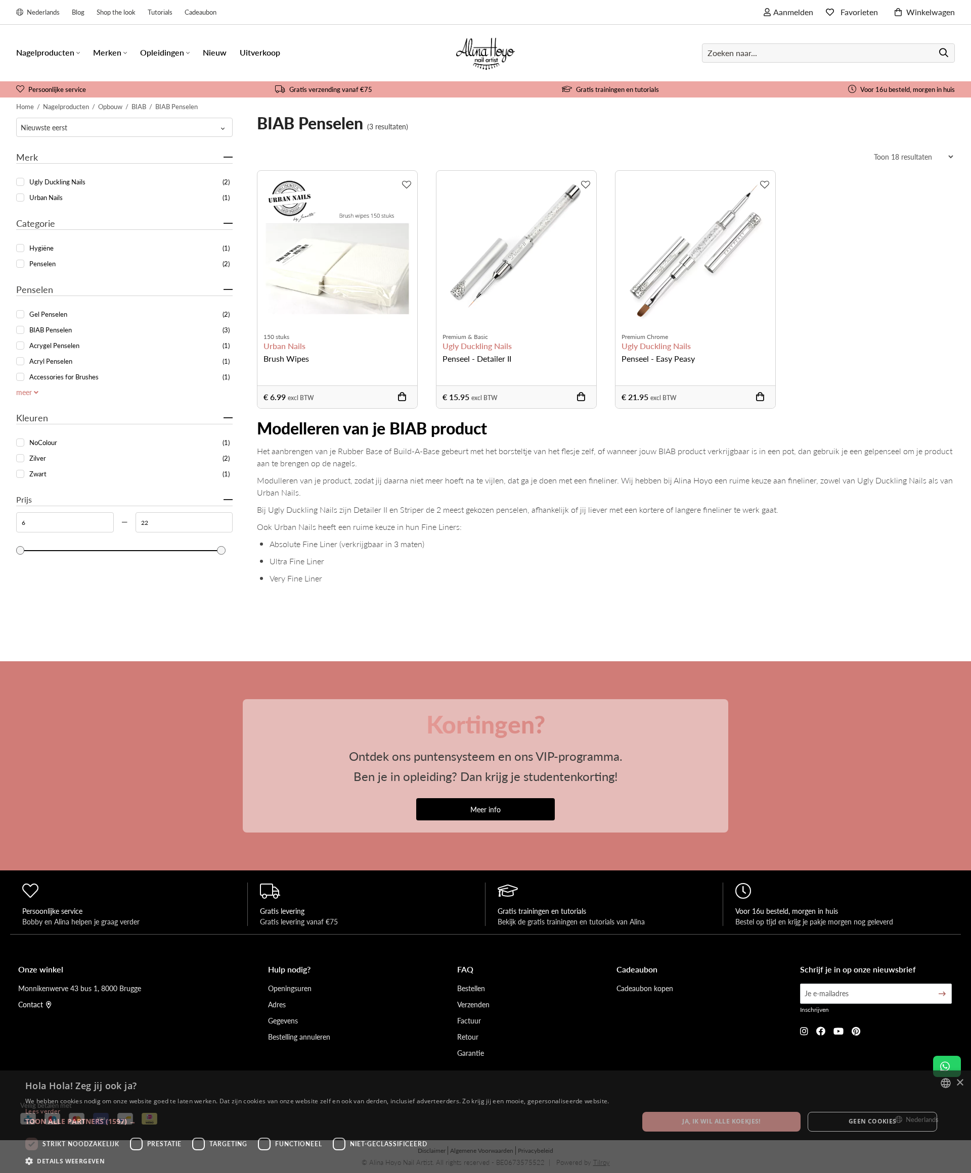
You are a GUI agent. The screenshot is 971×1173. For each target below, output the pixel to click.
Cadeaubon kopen (644, 988)
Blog (78, 12)
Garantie (470, 1053)
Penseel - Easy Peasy (658, 358)
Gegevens (283, 1020)
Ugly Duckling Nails (477, 346)
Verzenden (473, 1004)
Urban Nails (284, 346)
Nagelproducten (66, 106)
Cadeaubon (200, 12)
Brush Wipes (286, 358)
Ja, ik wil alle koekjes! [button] (721, 1121)
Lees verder (42, 1111)
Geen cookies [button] (873, 1121)
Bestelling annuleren (299, 1037)
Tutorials (160, 12)
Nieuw (215, 52)
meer (25, 392)
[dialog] (485, 1121)
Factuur (469, 1020)
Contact (30, 1004)
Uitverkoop (260, 52)
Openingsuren (290, 988)
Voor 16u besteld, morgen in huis (907, 89)
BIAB (138, 106)
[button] (323, 1121)
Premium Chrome (645, 336)
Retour (467, 1037)
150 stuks (276, 336)
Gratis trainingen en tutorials (617, 89)
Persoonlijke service (57, 89)
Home (25, 106)
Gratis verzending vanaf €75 (330, 89)
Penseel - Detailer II (477, 358)
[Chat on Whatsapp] (947, 1066)
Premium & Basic (465, 336)
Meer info (485, 809)
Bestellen (471, 988)
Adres (277, 1004)
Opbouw (110, 106)
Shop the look (116, 12)
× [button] (959, 1083)
